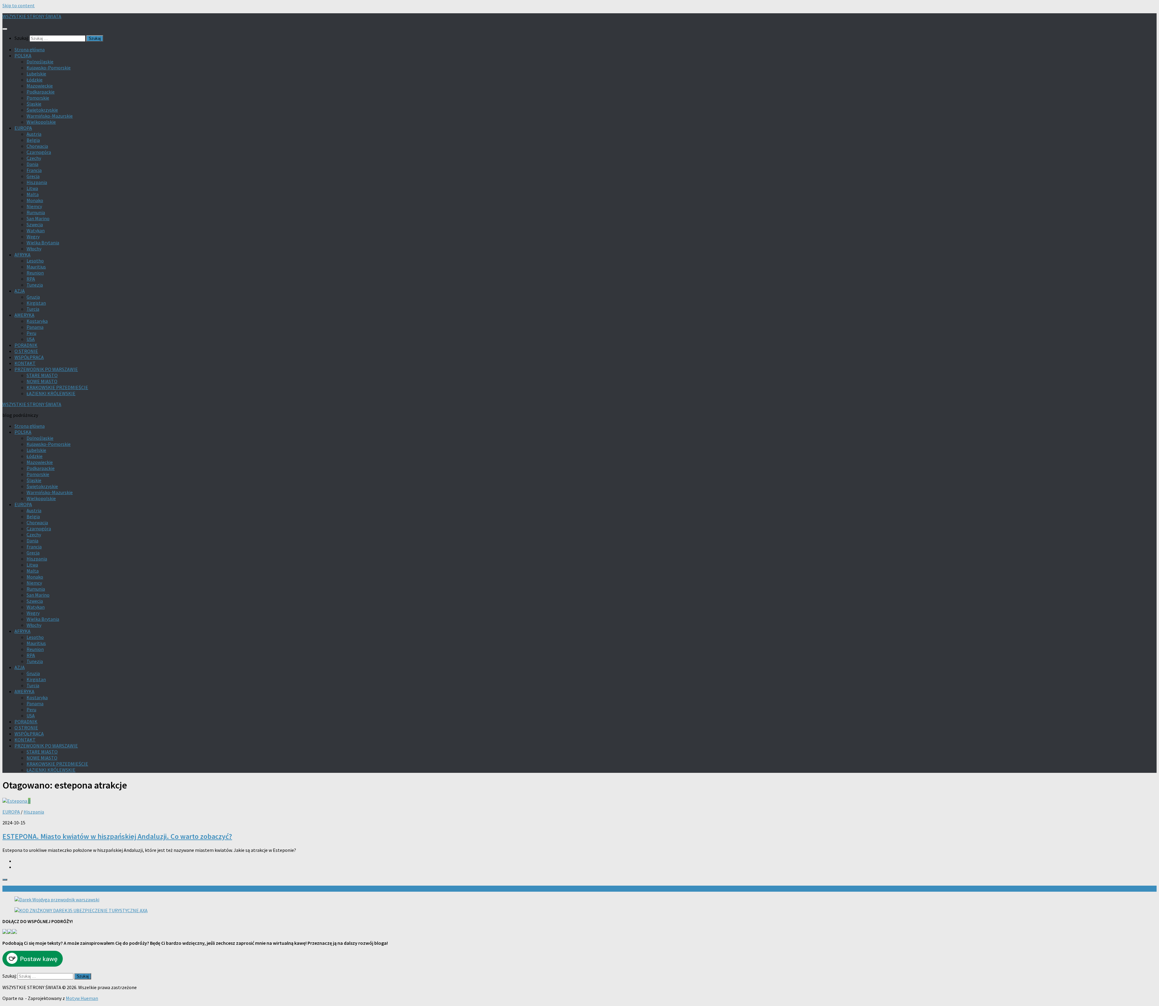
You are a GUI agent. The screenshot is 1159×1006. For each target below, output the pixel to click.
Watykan (36, 230)
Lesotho (35, 261)
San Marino (38, 218)
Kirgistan (36, 303)
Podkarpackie (41, 92)
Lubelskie (36, 74)
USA (31, 339)
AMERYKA (24, 315)
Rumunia (36, 212)
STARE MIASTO (42, 375)
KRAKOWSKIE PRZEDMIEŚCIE (57, 387)
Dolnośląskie (40, 62)
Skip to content (18, 5)
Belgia (33, 140)
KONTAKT (25, 363)
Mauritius (36, 267)
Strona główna (29, 49)
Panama (35, 327)
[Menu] (4, 29)
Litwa (32, 188)
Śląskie (34, 104)
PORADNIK (25, 345)
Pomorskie (38, 98)
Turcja (33, 309)
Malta (33, 194)
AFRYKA (22, 255)
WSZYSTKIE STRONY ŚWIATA (31, 16)
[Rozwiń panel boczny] (4, 880)
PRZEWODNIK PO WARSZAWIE (46, 369)
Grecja (33, 176)
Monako (35, 200)
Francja (34, 170)
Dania (32, 164)
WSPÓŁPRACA (29, 357)
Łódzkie (35, 80)
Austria (34, 134)
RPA (31, 279)
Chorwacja (37, 146)
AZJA (19, 291)
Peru (31, 333)
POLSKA (22, 55)
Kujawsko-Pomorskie (49, 68)
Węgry (33, 236)
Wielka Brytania (43, 243)
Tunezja (35, 285)
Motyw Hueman (82, 998)
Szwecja (35, 224)
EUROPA (23, 128)
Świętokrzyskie (42, 110)
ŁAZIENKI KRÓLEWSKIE (51, 393)
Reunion (35, 273)
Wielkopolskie (41, 122)
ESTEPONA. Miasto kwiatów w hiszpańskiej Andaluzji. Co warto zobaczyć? (117, 836)
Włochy (34, 249)
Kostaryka (37, 321)
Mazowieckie (40, 86)
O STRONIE (26, 351)
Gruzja (33, 297)
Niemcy (34, 206)
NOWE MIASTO (42, 381)
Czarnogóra (39, 152)
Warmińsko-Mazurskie (50, 116)
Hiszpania (37, 182)
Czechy (34, 158)
